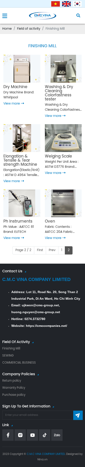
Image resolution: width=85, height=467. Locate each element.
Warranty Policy (13, 387)
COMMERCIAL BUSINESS (19, 362)
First (40, 250)
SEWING (8, 355)
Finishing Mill (11, 348)
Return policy (11, 380)
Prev (52, 250)
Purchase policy (13, 395)
